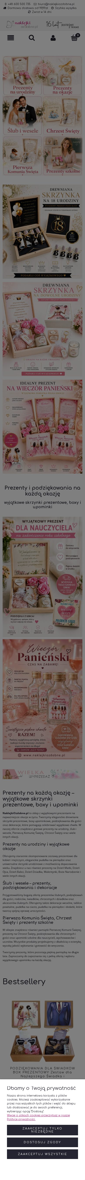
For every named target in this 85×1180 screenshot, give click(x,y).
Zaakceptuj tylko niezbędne (42, 1130)
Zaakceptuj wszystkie (42, 1154)
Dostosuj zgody (42, 1142)
